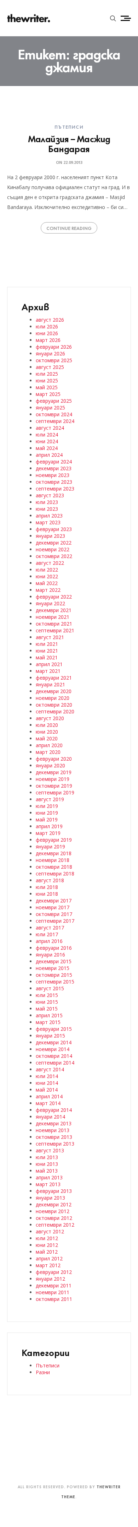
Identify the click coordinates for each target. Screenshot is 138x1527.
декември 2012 (53, 1204)
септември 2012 (55, 1224)
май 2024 (47, 448)
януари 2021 (50, 684)
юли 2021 (47, 644)
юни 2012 (47, 1245)
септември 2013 (55, 1143)
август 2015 (50, 988)
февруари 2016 (54, 947)
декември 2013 (53, 1123)
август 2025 (50, 367)
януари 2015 (50, 1035)
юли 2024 (47, 434)
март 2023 (48, 522)
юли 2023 (47, 502)
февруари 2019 (54, 839)
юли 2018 (47, 887)
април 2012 (49, 1258)
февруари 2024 (54, 461)
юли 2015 (47, 995)
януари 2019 (50, 846)
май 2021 (47, 657)
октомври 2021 (54, 623)
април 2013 (49, 1177)
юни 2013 (47, 1164)
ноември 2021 (52, 617)
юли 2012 (47, 1238)
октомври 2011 (54, 1299)
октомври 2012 (54, 1218)
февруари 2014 (54, 1110)
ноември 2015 (52, 968)
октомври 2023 (54, 481)
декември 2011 (53, 1285)
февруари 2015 (54, 1028)
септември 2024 (55, 421)
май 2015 (47, 1008)
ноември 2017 (52, 907)
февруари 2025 (54, 400)
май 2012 (47, 1251)
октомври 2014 (54, 1055)
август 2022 (50, 562)
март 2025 (48, 394)
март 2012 (48, 1265)
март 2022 (48, 589)
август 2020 (50, 718)
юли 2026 (47, 326)
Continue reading (69, 227)
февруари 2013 (54, 1191)
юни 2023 (47, 508)
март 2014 (48, 1103)
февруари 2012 (54, 1272)
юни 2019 (47, 812)
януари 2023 (50, 535)
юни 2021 (47, 650)
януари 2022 (50, 603)
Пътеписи (69, 126)
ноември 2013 (52, 1130)
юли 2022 (47, 569)
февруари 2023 (54, 529)
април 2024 (49, 454)
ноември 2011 (52, 1292)
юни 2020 (47, 731)
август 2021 (50, 637)
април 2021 (49, 664)
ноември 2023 (52, 475)
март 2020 (48, 752)
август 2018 (50, 880)
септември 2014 (55, 1062)
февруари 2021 (54, 677)
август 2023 (50, 495)
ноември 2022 (52, 549)
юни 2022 (47, 576)
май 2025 (47, 387)
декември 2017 (53, 900)
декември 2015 (53, 961)
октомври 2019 (54, 785)
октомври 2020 (54, 704)
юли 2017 (47, 934)
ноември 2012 (52, 1211)
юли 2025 (47, 373)
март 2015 (48, 1022)
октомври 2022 (54, 556)
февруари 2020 (54, 758)
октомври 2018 (54, 866)
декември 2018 (53, 853)
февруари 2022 (54, 596)
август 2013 (50, 1150)
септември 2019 (55, 792)
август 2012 (50, 1231)
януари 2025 (50, 407)
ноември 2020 (52, 698)
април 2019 (49, 826)
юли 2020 (47, 725)
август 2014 (50, 1069)
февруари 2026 (54, 346)
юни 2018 (47, 893)
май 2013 (47, 1170)
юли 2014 (47, 1076)
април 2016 (49, 941)
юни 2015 (47, 1001)
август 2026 (50, 319)
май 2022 (47, 583)
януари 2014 (50, 1116)
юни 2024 (47, 441)
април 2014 (49, 1096)
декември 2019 (53, 772)
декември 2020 (53, 691)
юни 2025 (47, 380)
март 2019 (48, 833)
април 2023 (49, 515)
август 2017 (50, 927)
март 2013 (48, 1184)
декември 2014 (53, 1042)
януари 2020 (50, 765)
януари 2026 (50, 353)
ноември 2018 (52, 860)
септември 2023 (55, 488)
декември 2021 (53, 610)
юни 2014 (47, 1082)
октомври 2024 (54, 414)
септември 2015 (55, 981)
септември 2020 (55, 711)
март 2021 (48, 671)
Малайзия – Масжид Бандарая (69, 143)
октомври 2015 (54, 974)
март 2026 (48, 340)
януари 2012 (50, 1278)
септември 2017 (55, 920)
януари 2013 (50, 1197)
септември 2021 (55, 630)
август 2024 (50, 427)
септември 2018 (55, 873)
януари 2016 (50, 954)
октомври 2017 (54, 914)
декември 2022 (53, 542)
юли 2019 (47, 806)
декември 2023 (53, 468)
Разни (43, 1372)
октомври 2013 (54, 1137)
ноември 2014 (52, 1049)
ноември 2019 (52, 779)
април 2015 (49, 1015)
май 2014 (47, 1089)
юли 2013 (47, 1157)
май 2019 (47, 819)
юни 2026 (47, 333)
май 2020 (47, 738)
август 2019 (50, 799)
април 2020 (49, 745)
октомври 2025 (54, 360)
